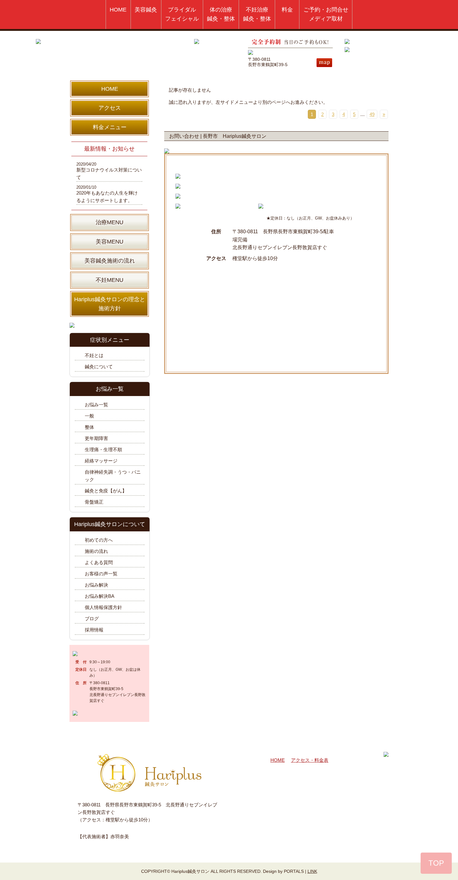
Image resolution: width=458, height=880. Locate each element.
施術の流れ (96, 551)
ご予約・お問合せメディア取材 (325, 14)
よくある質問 (99, 562)
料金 (287, 10)
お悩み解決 (96, 584)
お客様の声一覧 (101, 573)
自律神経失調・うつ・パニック (113, 475)
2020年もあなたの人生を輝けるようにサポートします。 (107, 196)
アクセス (109, 108)
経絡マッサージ (101, 460)
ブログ (92, 618)
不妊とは (94, 355)
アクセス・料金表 (309, 760)
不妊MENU (109, 280)
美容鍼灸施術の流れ (109, 261)
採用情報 (94, 629)
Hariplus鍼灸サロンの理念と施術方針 (109, 304)
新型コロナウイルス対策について (109, 173)
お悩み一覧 (96, 404)
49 (372, 114)
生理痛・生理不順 (103, 449)
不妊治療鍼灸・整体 (257, 14)
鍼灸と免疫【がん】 (106, 490)
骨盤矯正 (94, 502)
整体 (89, 427)
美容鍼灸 (146, 10)
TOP (436, 863)
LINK (312, 871)
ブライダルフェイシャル (182, 14)
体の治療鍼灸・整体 (221, 14)
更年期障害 (96, 438)
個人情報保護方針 (103, 607)
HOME (118, 10)
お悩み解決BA (99, 596)
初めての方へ (99, 540)
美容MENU (109, 242)
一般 (89, 415)
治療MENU (109, 222)
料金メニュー (109, 127)
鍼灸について (99, 366)
